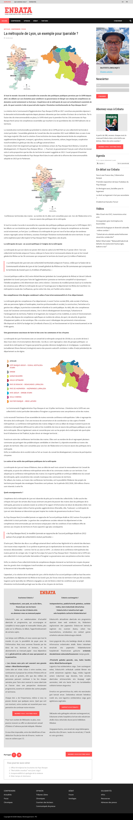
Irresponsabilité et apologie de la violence (27, 773)
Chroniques (8, 802)
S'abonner (118, 21)
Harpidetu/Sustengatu (70, 707)
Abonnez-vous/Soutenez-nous (79, 754)
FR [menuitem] (127, 2)
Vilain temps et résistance (21, 776)
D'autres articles (106, 71)
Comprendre (15, 21)
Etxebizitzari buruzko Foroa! (107, 202)
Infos (103, 794)
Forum (71, 794)
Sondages (72, 798)
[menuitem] (123, 2)
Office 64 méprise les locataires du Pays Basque (29, 767)
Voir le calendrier (122, 163)
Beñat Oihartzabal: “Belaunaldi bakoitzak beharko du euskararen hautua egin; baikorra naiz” (112, 244)
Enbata (19, 817)
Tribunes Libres (42, 794)
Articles (7, 29)
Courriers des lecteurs (44, 802)
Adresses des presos (109, 802)
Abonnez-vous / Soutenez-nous (26, 713)
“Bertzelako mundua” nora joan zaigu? (26, 770)
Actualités (8, 794)
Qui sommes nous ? (20, 2)
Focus (23, 29)
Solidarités (32, 2)
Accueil (4, 21)
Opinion (27, 21)
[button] (100, 163)
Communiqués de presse (45, 806)
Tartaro (44, 21)
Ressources (105, 798)
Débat (35, 21)
